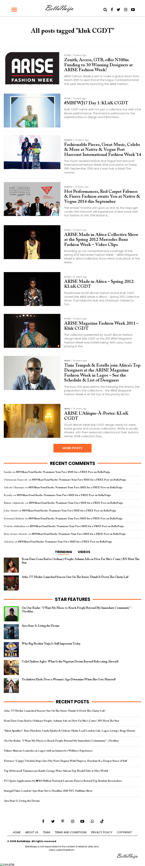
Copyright (124, 832)
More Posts (72, 448)
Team (46, 832)
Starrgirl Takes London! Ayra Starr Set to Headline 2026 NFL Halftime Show (48, 791)
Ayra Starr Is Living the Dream (22, 801)
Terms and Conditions (71, 832)
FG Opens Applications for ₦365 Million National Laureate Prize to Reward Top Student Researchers (63, 781)
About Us (31, 832)
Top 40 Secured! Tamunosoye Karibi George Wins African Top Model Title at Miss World (56, 771)
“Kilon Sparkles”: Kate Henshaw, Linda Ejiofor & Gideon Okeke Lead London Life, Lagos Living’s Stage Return (69, 730)
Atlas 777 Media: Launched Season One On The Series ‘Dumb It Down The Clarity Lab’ (54, 711)
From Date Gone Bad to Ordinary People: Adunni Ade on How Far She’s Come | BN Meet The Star (61, 721)
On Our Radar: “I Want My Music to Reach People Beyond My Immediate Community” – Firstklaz (61, 740)
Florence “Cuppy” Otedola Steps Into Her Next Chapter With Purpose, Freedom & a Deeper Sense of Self (65, 761)
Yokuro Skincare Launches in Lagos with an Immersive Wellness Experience (48, 750)
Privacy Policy (101, 832)
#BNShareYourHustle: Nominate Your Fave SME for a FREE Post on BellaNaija (63, 472)
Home (17, 832)
